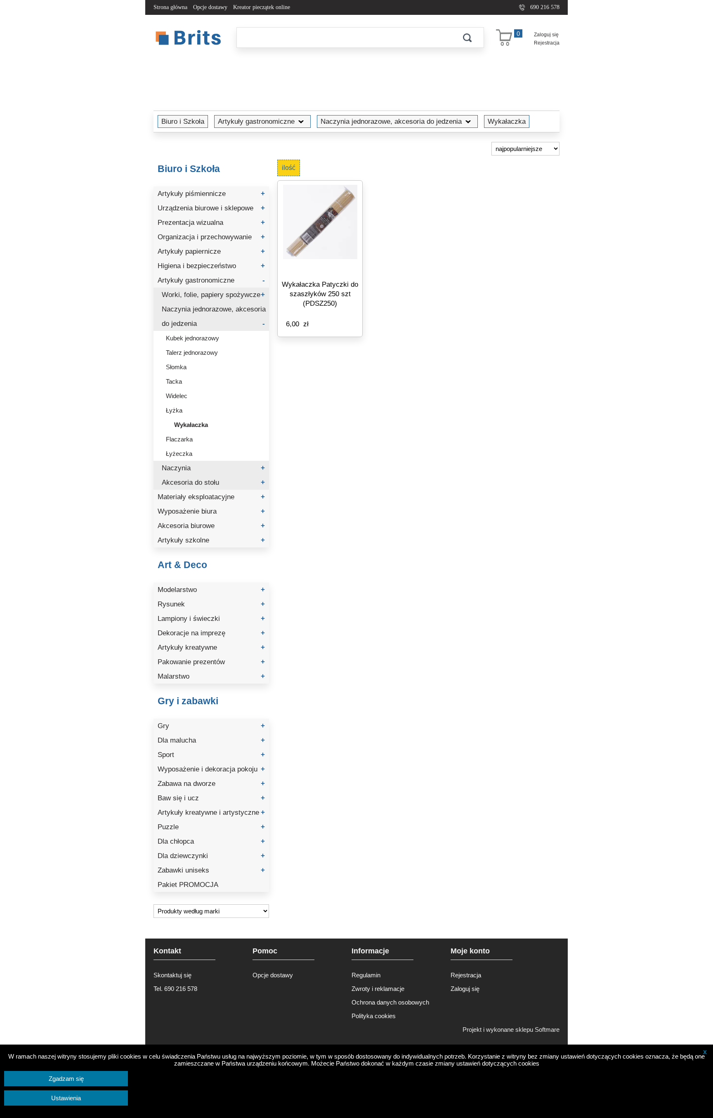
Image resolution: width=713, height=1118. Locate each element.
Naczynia (213, 468)
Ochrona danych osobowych (390, 1002)
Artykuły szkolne (211, 540)
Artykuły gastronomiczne (256, 121)
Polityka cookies (374, 1015)
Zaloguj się (546, 35)
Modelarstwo (211, 590)
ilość (288, 167)
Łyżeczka (179, 453)
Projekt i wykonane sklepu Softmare (511, 1029)
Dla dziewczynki (211, 856)
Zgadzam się (66, 1078)
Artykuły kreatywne (211, 647)
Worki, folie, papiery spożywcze (213, 295)
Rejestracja (547, 43)
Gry (211, 726)
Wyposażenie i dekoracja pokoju (211, 769)
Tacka (174, 381)
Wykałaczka (507, 121)
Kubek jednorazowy (192, 338)
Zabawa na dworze (211, 784)
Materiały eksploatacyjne (211, 497)
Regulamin (366, 975)
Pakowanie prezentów (211, 662)
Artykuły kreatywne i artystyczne (211, 812)
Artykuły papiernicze (211, 251)
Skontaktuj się (172, 975)
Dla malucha (211, 740)
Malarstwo (211, 676)
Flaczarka (179, 439)
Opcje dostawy (210, 7)
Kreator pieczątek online (261, 7)
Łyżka (174, 410)
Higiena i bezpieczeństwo (211, 266)
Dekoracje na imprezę (211, 633)
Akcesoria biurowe (211, 526)
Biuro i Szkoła (182, 121)
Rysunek (211, 604)
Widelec (176, 395)
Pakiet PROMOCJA (188, 885)
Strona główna (170, 7)
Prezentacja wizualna (211, 222)
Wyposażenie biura (211, 511)
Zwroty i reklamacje (378, 988)
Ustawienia (66, 1097)
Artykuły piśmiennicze (211, 194)
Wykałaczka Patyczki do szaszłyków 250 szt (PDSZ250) (320, 294)
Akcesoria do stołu (213, 482)
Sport (211, 755)
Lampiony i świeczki (211, 619)
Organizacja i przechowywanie (211, 237)
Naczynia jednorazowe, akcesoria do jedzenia (391, 121)
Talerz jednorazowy (192, 352)
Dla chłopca (211, 841)
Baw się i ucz (211, 798)
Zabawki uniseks (211, 870)
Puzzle (211, 827)
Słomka (176, 366)
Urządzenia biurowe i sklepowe (211, 208)
